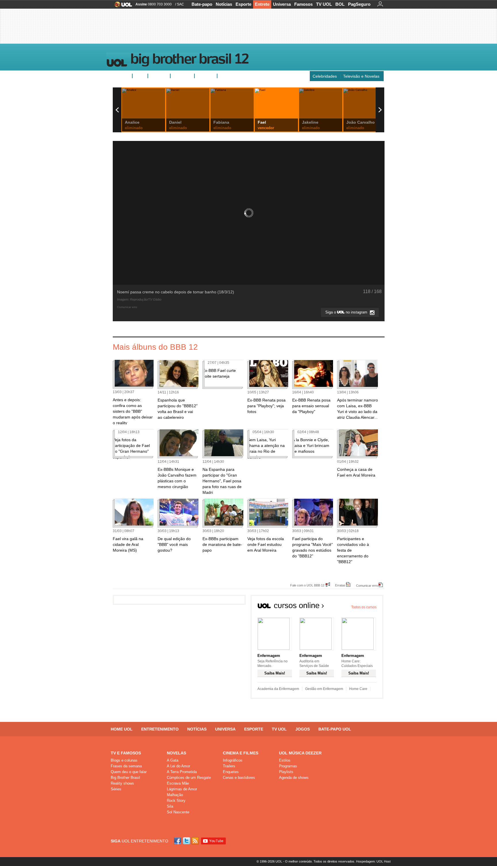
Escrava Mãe (178, 783)
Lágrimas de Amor (182, 789)
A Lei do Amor (178, 766)
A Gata (172, 760)
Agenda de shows (294, 777)
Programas (288, 766)
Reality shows (122, 783)
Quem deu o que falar (129, 772)
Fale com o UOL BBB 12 (307, 585)
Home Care (358, 689)
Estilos (284, 760)
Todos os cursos (363, 607)
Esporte (243, 4)
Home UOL (122, 729)
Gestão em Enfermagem (324, 689)
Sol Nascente (178, 812)
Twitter (187, 840)
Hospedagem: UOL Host (373, 861)
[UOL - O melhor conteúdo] (121, 6)
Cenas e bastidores (239, 777)
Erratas (340, 585)
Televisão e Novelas (361, 76)
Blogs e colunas (124, 760)
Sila (170, 806)
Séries (116, 789)
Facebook (178, 840)
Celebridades (325, 76)
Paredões (206, 76)
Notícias (224, 4)
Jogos (302, 729)
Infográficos (232, 760)
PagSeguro (359, 4)
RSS (195, 840)
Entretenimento (160, 729)
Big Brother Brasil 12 (189, 60)
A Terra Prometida (182, 772)
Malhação (175, 795)
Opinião (180, 76)
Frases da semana (126, 766)
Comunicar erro (367, 585)
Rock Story (176, 800)
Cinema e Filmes (240, 753)
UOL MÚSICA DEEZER (300, 753)
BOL (340, 4)
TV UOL (324, 4)
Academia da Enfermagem (278, 689)
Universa (282, 4)
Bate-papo (202, 4)
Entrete (262, 4)
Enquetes (159, 76)
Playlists (286, 772)
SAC (180, 4)
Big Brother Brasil (125, 777)
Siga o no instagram (346, 312)
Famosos (303, 4)
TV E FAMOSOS (126, 753)
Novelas (176, 753)
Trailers (229, 766)
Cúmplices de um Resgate (189, 777)
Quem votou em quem (240, 76)
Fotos (140, 76)
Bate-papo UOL (334, 729)
